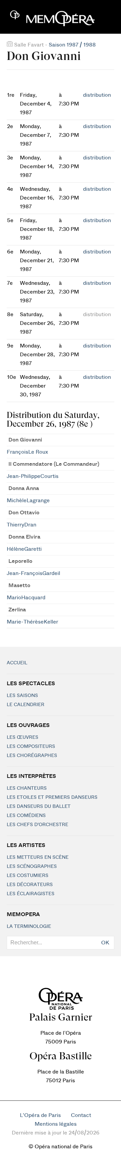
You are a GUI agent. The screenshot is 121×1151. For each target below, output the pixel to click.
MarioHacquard (26, 597)
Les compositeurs (31, 746)
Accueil (17, 663)
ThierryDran (21, 524)
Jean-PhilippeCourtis (32, 476)
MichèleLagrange (28, 500)
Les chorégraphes (32, 755)
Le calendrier (25, 704)
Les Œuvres (22, 737)
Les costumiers (27, 875)
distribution (97, 95)
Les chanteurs (27, 788)
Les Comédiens (26, 815)
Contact (81, 1115)
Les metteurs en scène (38, 857)
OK (105, 942)
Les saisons (22, 695)
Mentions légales (56, 1124)
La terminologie (29, 926)
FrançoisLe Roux (27, 452)
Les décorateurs (30, 884)
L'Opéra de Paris (40, 1115)
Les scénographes (32, 866)
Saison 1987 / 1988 (72, 45)
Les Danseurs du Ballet (39, 806)
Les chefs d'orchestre (37, 824)
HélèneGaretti (24, 549)
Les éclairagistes (30, 893)
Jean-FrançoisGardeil (33, 573)
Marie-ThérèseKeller (32, 622)
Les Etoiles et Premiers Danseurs (52, 797)
